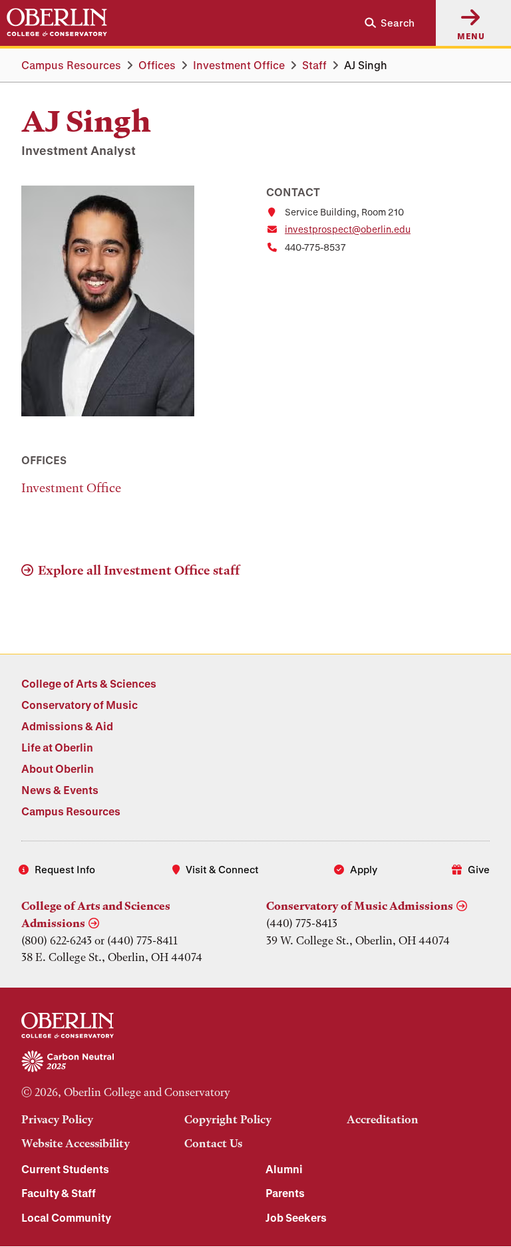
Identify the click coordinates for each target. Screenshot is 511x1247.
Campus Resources (71, 65)
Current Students (65, 1169)
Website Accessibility (75, 1143)
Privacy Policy (57, 1119)
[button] (384, 23)
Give (479, 869)
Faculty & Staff (58, 1192)
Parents (285, 1192)
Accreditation (383, 1119)
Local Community (66, 1217)
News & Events (59, 789)
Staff (314, 65)
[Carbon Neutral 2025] (255, 1062)
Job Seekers (296, 1217)
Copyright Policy (227, 1119)
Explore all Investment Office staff (139, 570)
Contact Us (213, 1143)
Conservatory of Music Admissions (359, 905)
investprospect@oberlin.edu (348, 229)
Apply (363, 869)
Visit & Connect (222, 869)
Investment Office (239, 65)
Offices (157, 65)
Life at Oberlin (57, 747)
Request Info (65, 869)
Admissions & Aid (67, 726)
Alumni (284, 1169)
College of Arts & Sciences (88, 683)
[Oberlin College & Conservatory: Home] (57, 22)
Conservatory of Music (79, 704)
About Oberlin (57, 768)
